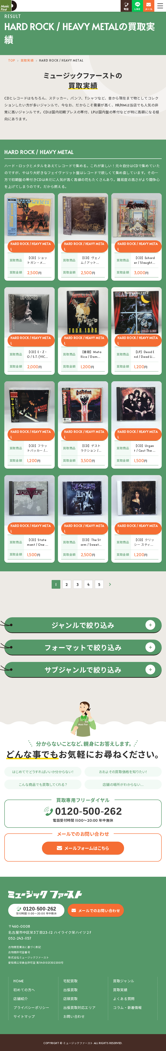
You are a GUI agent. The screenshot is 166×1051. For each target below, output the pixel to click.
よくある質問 (124, 998)
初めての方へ (24, 989)
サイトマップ (24, 1016)
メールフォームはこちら (86, 848)
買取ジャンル (123, 980)
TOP (11, 60)
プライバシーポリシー (31, 1007)
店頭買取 (70, 998)
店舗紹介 (20, 998)
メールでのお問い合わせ (99, 910)
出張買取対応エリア (79, 1007)
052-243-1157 (19, 938)
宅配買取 (70, 980)
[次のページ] (110, 584)
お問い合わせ (74, 1016)
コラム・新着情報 (127, 1007)
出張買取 (70, 989)
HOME (18, 980)
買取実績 (27, 60)
